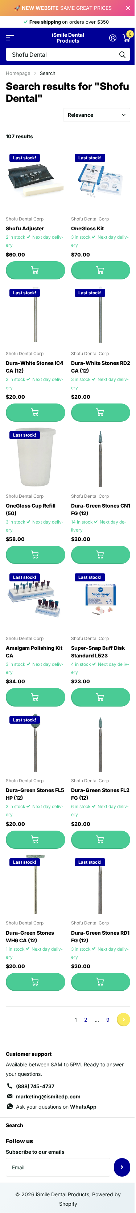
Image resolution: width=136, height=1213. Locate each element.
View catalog (10, 38)
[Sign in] (112, 38)
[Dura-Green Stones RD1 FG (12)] (101, 884)
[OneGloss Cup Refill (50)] (35, 457)
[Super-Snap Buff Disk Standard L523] (101, 599)
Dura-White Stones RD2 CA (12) (100, 367)
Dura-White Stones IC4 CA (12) (34, 367)
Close (128, 8)
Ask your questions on (56, 1106)
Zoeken (122, 54)
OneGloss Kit (87, 228)
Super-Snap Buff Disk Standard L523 (98, 652)
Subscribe (122, 1167)
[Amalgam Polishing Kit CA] (35, 599)
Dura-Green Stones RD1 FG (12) (100, 936)
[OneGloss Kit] (101, 180)
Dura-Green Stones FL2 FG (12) (100, 794)
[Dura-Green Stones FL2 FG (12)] (101, 742)
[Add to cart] (35, 270)
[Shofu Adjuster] (35, 180)
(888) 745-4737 (35, 1086)
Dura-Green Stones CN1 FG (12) (100, 509)
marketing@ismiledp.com (48, 1096)
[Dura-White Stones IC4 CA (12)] (35, 315)
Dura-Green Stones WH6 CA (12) (30, 936)
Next (123, 1019)
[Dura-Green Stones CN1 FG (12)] (101, 457)
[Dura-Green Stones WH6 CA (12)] (35, 884)
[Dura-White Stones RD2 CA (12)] (101, 315)
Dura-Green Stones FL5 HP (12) (35, 794)
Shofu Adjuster (25, 228)
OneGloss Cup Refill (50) (30, 509)
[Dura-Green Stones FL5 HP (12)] (35, 742)
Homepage (18, 73)
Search (14, 1125)
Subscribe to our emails (35, 1152)
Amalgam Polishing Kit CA (34, 652)
